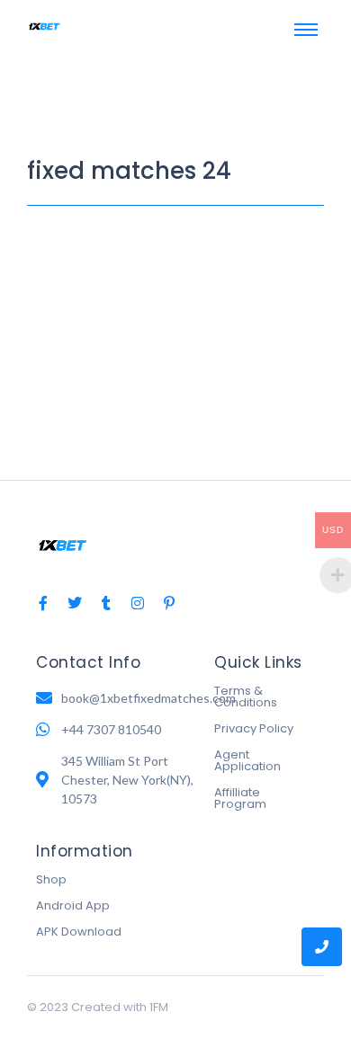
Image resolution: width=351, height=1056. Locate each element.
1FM (158, 1007)
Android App (73, 905)
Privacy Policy (253, 728)
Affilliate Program (240, 798)
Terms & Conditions (245, 696)
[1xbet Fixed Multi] (44, 26)
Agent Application (247, 760)
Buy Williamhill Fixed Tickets (159, 254)
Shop (51, 879)
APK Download (79, 931)
